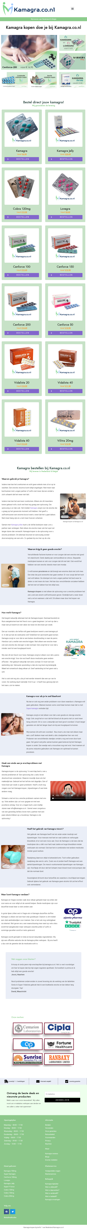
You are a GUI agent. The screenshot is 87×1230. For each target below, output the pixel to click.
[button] (72, 8)
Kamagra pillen (17, 525)
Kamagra (33, 508)
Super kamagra (32, 708)
